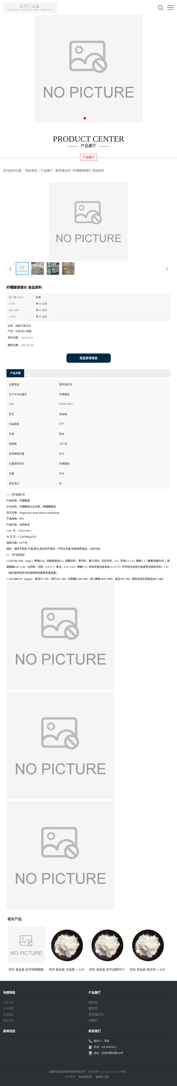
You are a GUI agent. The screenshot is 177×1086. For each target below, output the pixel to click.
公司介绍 (8, 1002)
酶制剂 (93, 1008)
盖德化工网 (102, 1076)
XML (123, 1071)
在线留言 (8, 1014)
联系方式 (8, 1020)
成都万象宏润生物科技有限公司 (67, 1071)
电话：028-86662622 (105, 1047)
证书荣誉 (8, 1008)
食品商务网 (85, 1076)
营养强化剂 (63, 170)
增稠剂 (93, 1020)
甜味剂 (93, 1002)
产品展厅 (47, 170)
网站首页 (31, 170)
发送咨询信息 (88, 358)
